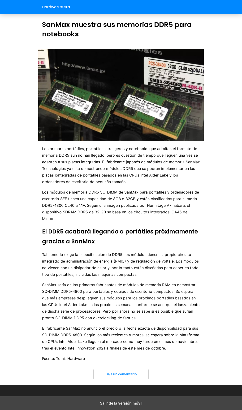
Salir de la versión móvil (121, 403)
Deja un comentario (121, 374)
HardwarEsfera (56, 7)
